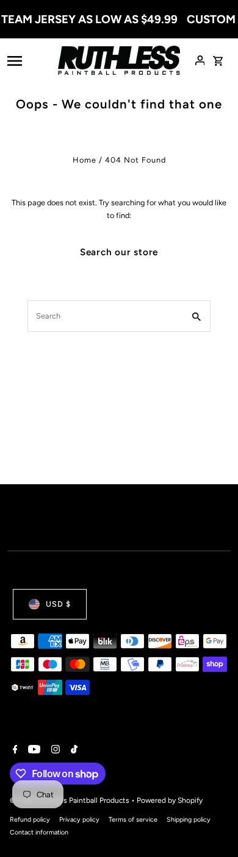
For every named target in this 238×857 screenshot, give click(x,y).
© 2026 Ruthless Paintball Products (70, 800)
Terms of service (133, 819)
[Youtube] (32, 750)
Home (84, 159)
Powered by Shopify (170, 800)
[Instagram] (54, 750)
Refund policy (30, 819)
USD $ (58, 603)
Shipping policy (189, 819)
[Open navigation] (29, 60)
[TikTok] (73, 750)
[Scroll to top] (212, 825)
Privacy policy (79, 819)
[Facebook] (14, 750)
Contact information (39, 832)
